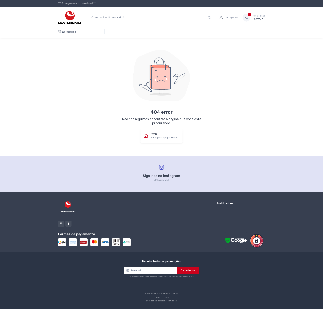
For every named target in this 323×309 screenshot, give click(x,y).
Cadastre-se (188, 270)
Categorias (69, 31)
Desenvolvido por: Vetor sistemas (161, 293)
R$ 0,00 (259, 17)
